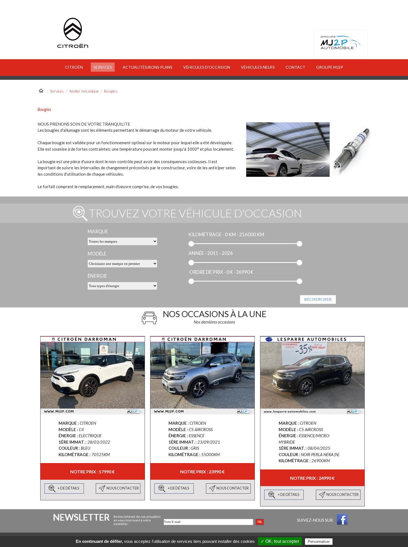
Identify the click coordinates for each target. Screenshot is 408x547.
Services (57, 91)
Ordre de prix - (207, 272)
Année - (197, 253)
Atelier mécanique (84, 91)
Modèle (97, 254)
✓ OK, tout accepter (280, 541)
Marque (98, 231)
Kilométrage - (206, 234)
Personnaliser (319, 541)
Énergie (97, 276)
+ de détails (68, 488)
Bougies (110, 91)
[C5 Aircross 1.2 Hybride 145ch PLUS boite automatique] (312, 375)
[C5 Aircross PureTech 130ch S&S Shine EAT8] (202, 375)
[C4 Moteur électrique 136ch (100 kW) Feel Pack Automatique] (93, 375)
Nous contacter (123, 488)
